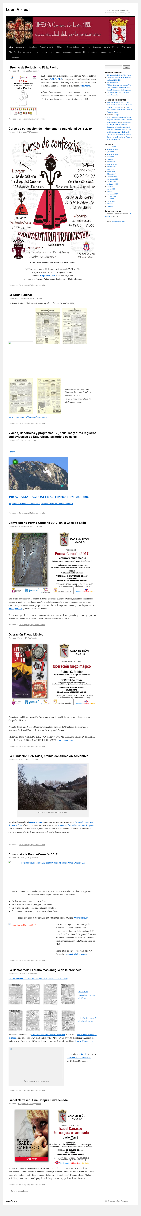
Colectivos (86, 47)
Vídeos (12, 451)
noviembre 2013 (112, 194)
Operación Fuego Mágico (26, 634)
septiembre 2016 (112, 164)
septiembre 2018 (112, 149)
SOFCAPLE (56, 79)
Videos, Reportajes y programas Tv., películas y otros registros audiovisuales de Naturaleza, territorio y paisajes (52, 435)
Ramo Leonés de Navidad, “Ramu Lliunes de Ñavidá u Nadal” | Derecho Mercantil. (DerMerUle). (119, 104)
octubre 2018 (111, 147)
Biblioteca (60, 47)
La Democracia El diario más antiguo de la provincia (45, 970)
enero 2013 (110, 206)
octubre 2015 (111, 166)
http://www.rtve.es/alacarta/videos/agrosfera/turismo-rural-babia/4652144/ (41, 503)
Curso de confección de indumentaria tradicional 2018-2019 (50, 128)
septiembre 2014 (112, 184)
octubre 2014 (111, 181)
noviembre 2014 (112, 179)
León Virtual (18, 9)
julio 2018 (110, 152)
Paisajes (116, 114)
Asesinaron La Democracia (79, 1057)
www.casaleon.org (65, 740)
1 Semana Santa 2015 (114, 139)
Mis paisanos (106, 52)
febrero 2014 (111, 191)
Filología (12, 52)
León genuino (21, 47)
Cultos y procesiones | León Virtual (118, 137)
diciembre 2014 (112, 176)
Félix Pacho (84, 85)
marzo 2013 (111, 201)
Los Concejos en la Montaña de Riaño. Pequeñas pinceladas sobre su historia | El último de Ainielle (119, 119)
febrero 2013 (111, 204)
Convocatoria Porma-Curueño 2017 (33, 854)
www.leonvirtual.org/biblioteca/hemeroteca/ (28, 416)
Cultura (107, 47)
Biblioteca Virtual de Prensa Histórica (48, 1034)
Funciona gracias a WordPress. (118, 1201)
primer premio (35, 821)
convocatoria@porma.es (76, 954)
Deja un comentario (37, 119)
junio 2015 (110, 169)
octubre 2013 (111, 196)
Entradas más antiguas (18, 1191)
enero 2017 (110, 159)
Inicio (11, 47)
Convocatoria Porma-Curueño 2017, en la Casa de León (47, 523)
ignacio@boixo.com (84, 1041)
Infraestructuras (24, 52)
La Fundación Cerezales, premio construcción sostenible (48, 756)
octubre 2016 (111, 161)
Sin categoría (24, 119)
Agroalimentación (47, 47)
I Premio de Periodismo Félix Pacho (33, 67)
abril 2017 (110, 157)
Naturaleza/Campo (90, 52)
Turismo (117, 52)
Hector (33, 440)
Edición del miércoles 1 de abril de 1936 (86, 995)
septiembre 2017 (112, 154)
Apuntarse (33, 47)
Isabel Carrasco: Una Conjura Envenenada (38, 1100)
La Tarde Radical (20, 295)
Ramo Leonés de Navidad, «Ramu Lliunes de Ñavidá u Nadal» (119, 109)
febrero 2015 (111, 174)
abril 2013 (110, 199)
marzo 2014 (111, 189)
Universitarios (14, 57)
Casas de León (73, 47)
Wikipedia (82, 1054)
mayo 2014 (110, 186)
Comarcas (97, 47)
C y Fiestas (126, 47)
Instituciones (55, 52)
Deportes (116, 47)
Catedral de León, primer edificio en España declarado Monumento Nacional (119, 131)
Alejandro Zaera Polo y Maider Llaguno (75, 825)
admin (36, 71)
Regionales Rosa (47, 275)
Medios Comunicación (72, 52)
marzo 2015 (111, 171)
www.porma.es (15, 608)
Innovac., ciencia (40, 52)
